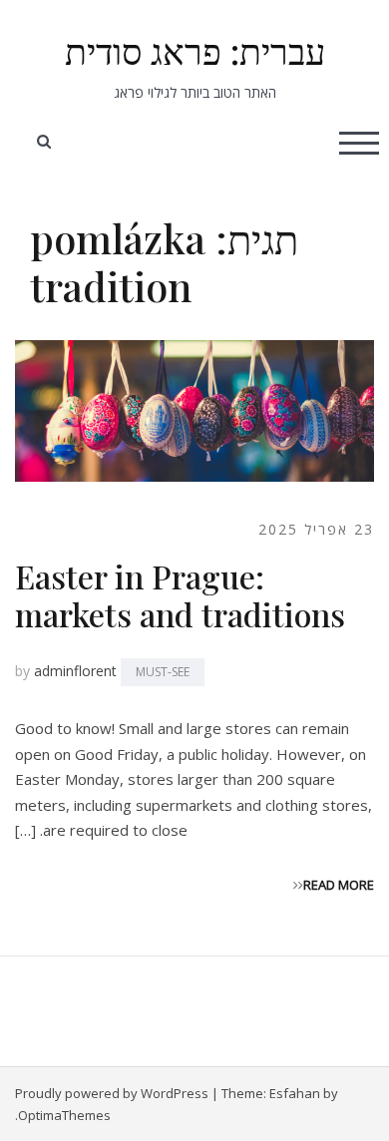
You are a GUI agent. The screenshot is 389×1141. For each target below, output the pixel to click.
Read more (338, 885)
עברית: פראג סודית (195, 50)
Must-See (163, 671)
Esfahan (294, 1093)
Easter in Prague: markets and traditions (180, 595)
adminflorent (75, 670)
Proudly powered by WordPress (111, 1093)
